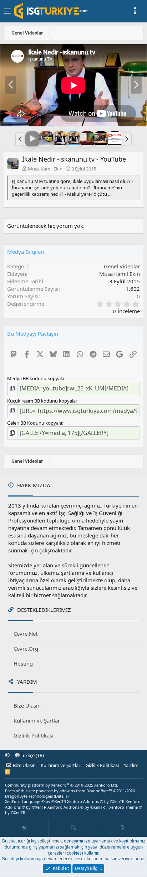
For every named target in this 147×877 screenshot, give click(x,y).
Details (61, 796)
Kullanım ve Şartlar (37, 720)
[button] (19, 139)
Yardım (131, 765)
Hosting (23, 663)
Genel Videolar (122, 266)
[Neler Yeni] (122, 828)
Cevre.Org (26, 648)
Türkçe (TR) (32, 755)
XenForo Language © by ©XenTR (35, 801)
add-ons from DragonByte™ (86, 790)
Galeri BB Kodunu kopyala (34, 423)
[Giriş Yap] (24, 828)
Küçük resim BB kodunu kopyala (41, 401)
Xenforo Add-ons (96, 801)
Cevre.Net (25, 633)
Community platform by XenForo (61, 785)
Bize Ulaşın (27, 705)
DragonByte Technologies (29, 796)
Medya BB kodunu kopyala (35, 378)
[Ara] (73, 828)
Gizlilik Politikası (34, 735)
